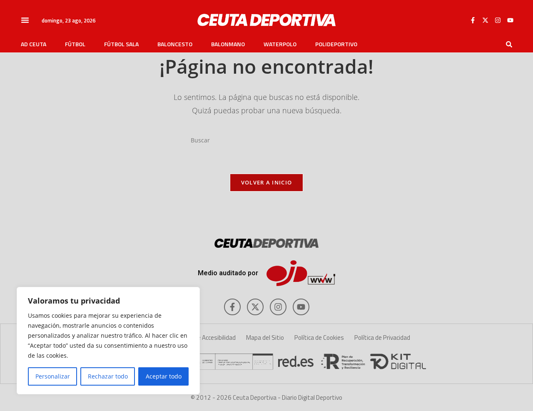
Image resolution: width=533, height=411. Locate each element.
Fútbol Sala (121, 44)
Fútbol (75, 44)
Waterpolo (280, 44)
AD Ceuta (33, 44)
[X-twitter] (485, 20)
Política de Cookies (319, 337)
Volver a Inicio (266, 182)
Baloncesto (174, 44)
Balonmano (228, 44)
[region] (108, 340)
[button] (25, 20)
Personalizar (52, 376)
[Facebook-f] (472, 20)
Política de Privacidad (382, 337)
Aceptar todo (164, 376)
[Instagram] (497, 20)
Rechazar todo (108, 376)
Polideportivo (336, 44)
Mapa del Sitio (265, 337)
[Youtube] (510, 20)
